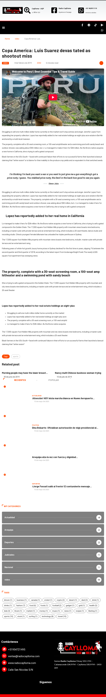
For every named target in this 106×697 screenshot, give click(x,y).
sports (15, 356)
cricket (48, 600)
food (32, 605)
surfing (33, 616)
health (93, 605)
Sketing (92, 611)
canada (35, 600)
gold (82, 605)
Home (7, 39)
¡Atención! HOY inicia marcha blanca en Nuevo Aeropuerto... (63, 398)
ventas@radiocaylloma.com (24, 656)
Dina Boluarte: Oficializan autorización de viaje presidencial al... (65, 427)
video (17, 39)
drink (95, 600)
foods (44, 605)
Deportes (36, 484)
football (56, 605)
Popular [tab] (53, 380)
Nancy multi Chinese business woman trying (27, 372)
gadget (70, 605)
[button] (3, 28)
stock (21, 616)
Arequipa (35, 454)
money (43, 611)
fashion (20, 605)
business (22, 600)
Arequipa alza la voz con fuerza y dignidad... (55, 457)
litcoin (18, 611)
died (84, 600)
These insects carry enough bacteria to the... (81, 372)
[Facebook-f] (82, 25)
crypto (61, 600)
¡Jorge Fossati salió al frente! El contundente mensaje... (62, 486)
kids (7, 611)
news (67, 611)
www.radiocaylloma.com (22, 663)
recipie (80, 611)
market (30, 611)
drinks (8, 605)
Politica (35, 425)
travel (62, 616)
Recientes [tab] (20, 380)
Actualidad (36, 396)
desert (73, 600)
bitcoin (8, 600)
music (56, 611)
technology (48, 616)
